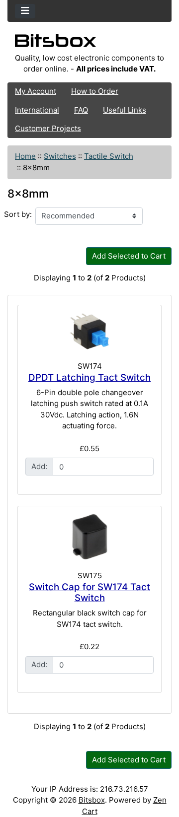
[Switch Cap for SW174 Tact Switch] (89, 536)
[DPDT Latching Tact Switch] (89, 331)
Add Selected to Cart (129, 256)
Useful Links (124, 110)
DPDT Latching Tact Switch (89, 377)
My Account (35, 91)
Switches (60, 156)
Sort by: (18, 214)
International (37, 110)
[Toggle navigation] (25, 11)
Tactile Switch (108, 156)
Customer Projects (48, 128)
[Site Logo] (89, 43)
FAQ (81, 110)
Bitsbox (92, 800)
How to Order (94, 91)
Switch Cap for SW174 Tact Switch (89, 592)
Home (25, 156)
